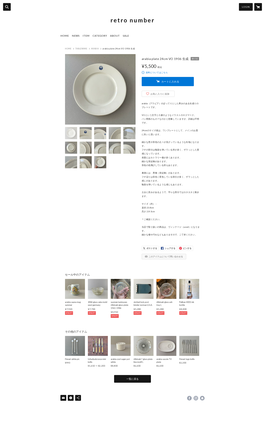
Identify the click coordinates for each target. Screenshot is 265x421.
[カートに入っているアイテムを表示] (258, 7)
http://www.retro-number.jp (202, 398)
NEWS (76, 35)
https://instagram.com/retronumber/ (196, 398)
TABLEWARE (81, 48)
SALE (126, 35)
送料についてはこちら (157, 72)
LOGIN (246, 7)
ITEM (86, 35)
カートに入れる (170, 81)
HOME (64, 35)
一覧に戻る (132, 378)
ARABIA (95, 48)
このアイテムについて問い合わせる (166, 256)
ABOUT (115, 35)
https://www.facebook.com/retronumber (189, 398)
